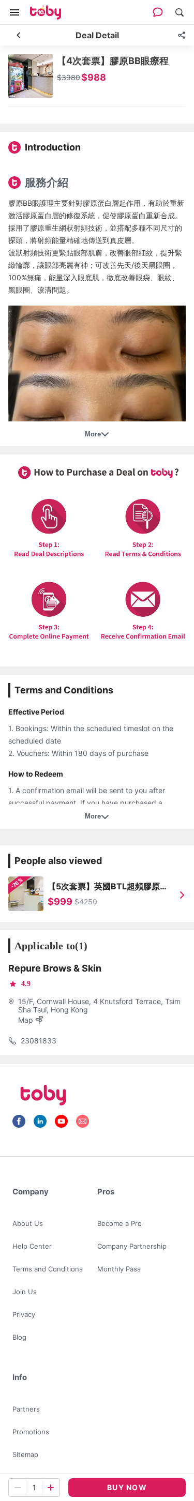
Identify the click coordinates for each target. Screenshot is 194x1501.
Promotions (30, 1432)
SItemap (25, 1454)
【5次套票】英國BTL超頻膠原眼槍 (108, 886)
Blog (19, 1337)
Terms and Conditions (47, 1269)
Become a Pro (119, 1223)
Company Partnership (132, 1246)
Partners (26, 1409)
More (93, 434)
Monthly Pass (119, 1269)
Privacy (23, 1314)
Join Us (24, 1291)
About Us (27, 1223)
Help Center (32, 1246)
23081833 (38, 1040)
